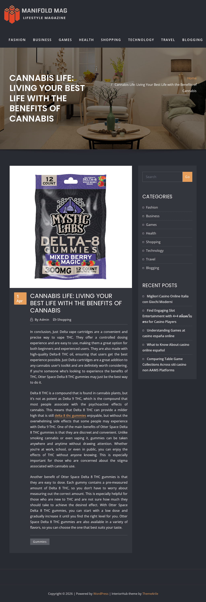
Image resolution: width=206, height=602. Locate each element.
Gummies (39, 542)
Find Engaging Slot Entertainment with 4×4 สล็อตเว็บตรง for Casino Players (167, 316)
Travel (168, 40)
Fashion (17, 40)
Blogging (192, 40)
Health (86, 40)
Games (65, 40)
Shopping (111, 40)
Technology (141, 40)
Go (187, 177)
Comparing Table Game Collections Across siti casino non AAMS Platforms (164, 364)
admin (42, 319)
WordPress (100, 594)
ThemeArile (150, 594)
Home (192, 78)
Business (42, 40)
